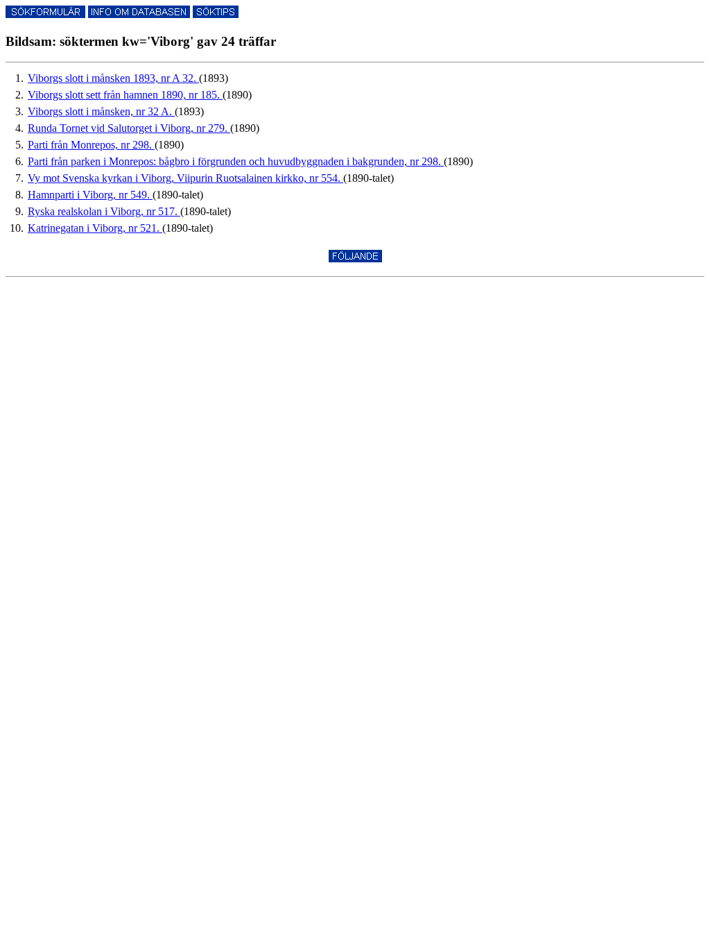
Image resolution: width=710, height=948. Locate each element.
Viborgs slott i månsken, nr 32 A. (101, 111)
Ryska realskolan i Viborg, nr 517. (104, 211)
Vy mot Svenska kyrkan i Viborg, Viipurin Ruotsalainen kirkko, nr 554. (185, 178)
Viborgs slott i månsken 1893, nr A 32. (113, 78)
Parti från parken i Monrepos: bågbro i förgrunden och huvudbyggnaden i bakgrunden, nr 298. (236, 161)
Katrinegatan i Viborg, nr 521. (95, 228)
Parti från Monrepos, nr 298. (91, 145)
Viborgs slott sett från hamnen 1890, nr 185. (125, 95)
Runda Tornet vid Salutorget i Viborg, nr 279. (129, 128)
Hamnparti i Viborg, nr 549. (90, 195)
